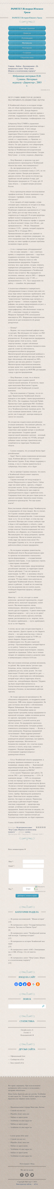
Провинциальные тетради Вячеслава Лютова (27, 1107)
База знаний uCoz (17, 1063)
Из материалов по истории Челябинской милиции (26, 942)
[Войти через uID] (16, 984)
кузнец (27, 832)
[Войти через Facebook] (25, 984)
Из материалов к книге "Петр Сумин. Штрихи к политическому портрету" (23, 68)
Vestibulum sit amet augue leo (21, 1120)
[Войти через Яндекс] (29, 984)
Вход (32, 1164)
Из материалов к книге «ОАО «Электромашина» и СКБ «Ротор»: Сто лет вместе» (26, 950)
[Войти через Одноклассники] (38, 984)
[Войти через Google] (33, 984)
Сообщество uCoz (17, 1059)
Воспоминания (28, 66)
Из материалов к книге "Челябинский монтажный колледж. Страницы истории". (27, 934)
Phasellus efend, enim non (20, 1114)
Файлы (18, 66)
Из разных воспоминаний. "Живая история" (27, 919)
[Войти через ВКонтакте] (20, 984)
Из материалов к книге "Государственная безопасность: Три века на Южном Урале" (27, 926)
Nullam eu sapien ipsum (19, 1117)
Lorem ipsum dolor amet (19, 1136)
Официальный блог (18, 1056)
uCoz (36, 1184)
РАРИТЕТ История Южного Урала (27, 10)
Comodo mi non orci (18, 1110)
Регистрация (24, 1164)
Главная (11, 66)
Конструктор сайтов (23, 1184)
